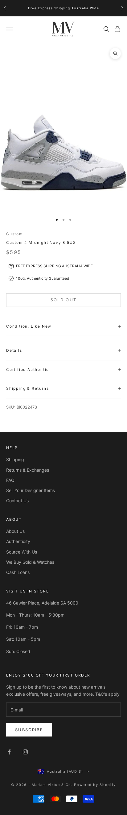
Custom (14, 233)
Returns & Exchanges (27, 470)
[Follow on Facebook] (9, 752)
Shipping (15, 459)
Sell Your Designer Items (30, 490)
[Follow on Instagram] (25, 752)
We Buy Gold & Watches (30, 562)
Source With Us (21, 551)
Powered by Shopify (95, 785)
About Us (15, 531)
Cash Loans (18, 572)
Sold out (64, 299)
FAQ (10, 480)
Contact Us (17, 500)
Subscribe (29, 729)
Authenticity (18, 541)
